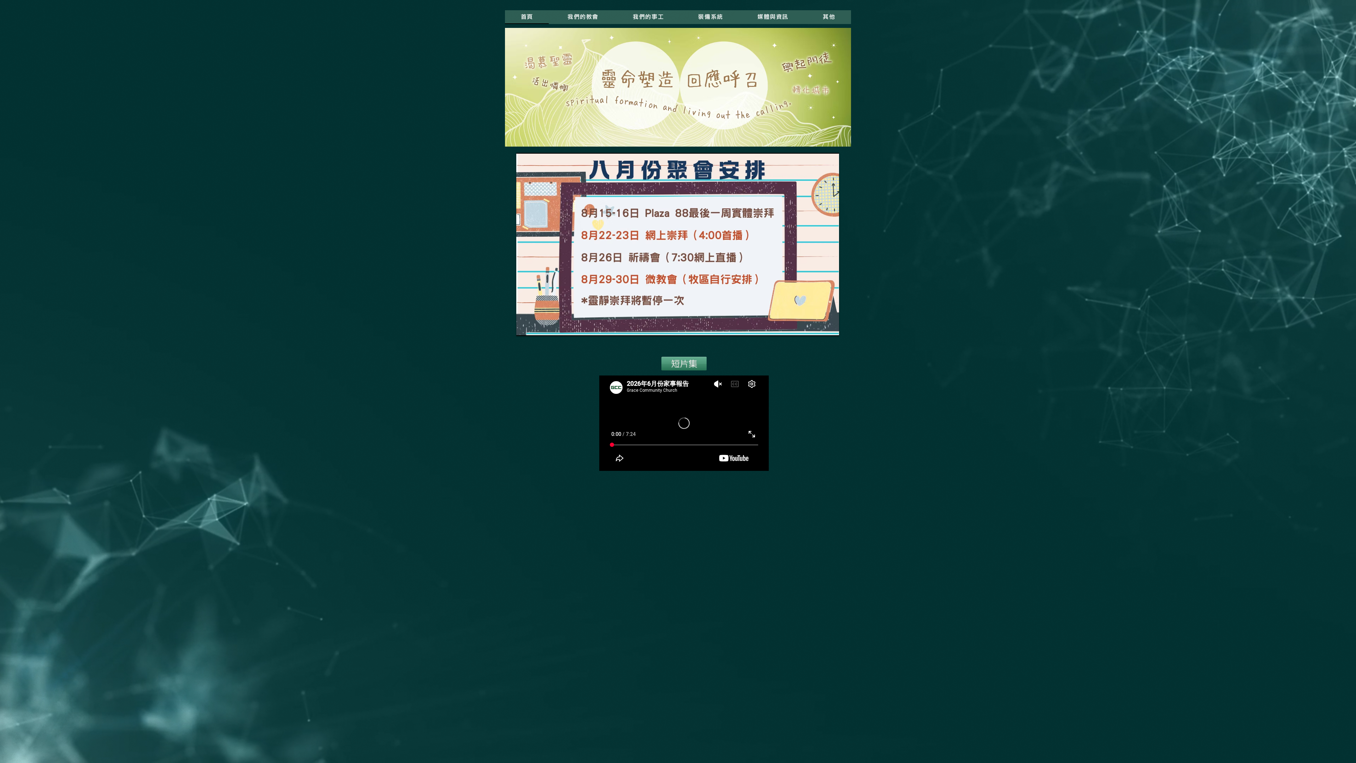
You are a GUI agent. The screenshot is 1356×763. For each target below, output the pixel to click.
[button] (648, 17)
